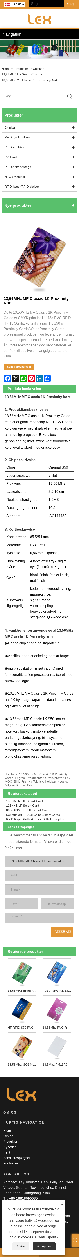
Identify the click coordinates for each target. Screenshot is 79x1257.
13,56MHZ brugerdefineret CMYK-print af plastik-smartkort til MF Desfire (23, 990)
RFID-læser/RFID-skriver (22, 186)
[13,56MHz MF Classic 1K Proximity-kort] (39, 258)
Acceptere (44, 1246)
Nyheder (9, 1147)
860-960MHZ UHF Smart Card (27, 810)
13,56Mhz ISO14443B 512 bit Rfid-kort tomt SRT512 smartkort (23, 1064)
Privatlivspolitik (46, 1237)
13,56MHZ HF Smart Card (20, 74)
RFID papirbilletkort (19, 819)
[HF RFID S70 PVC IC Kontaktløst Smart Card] (22, 1009)
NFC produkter (15, 176)
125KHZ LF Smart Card (22, 805)
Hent (6, 1152)
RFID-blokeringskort (52, 819)
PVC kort (11, 157)
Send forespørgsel (19, 366)
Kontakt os (11, 1163)
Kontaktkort (14, 814)
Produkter (21, 68)
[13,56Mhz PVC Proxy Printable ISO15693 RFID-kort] (57, 1009)
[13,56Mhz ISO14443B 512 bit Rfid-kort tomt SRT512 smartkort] (22, 1046)
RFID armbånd (15, 147)
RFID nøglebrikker (17, 137)
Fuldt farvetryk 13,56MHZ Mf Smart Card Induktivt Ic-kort (58, 990)
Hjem (5, 68)
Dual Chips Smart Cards (43, 814)
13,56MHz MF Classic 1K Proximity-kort (29, 80)
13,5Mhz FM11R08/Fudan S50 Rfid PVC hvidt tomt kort (58, 1064)
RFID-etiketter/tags (18, 167)
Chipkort (39, 68)
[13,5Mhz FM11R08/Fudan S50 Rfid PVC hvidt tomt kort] (57, 1046)
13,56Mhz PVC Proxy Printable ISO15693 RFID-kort (58, 1027)
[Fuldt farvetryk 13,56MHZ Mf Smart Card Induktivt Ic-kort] (57, 972)
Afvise (21, 1246)
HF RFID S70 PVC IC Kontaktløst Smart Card (23, 1027)
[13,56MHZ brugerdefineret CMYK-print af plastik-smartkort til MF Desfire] (22, 972)
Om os (8, 1136)
